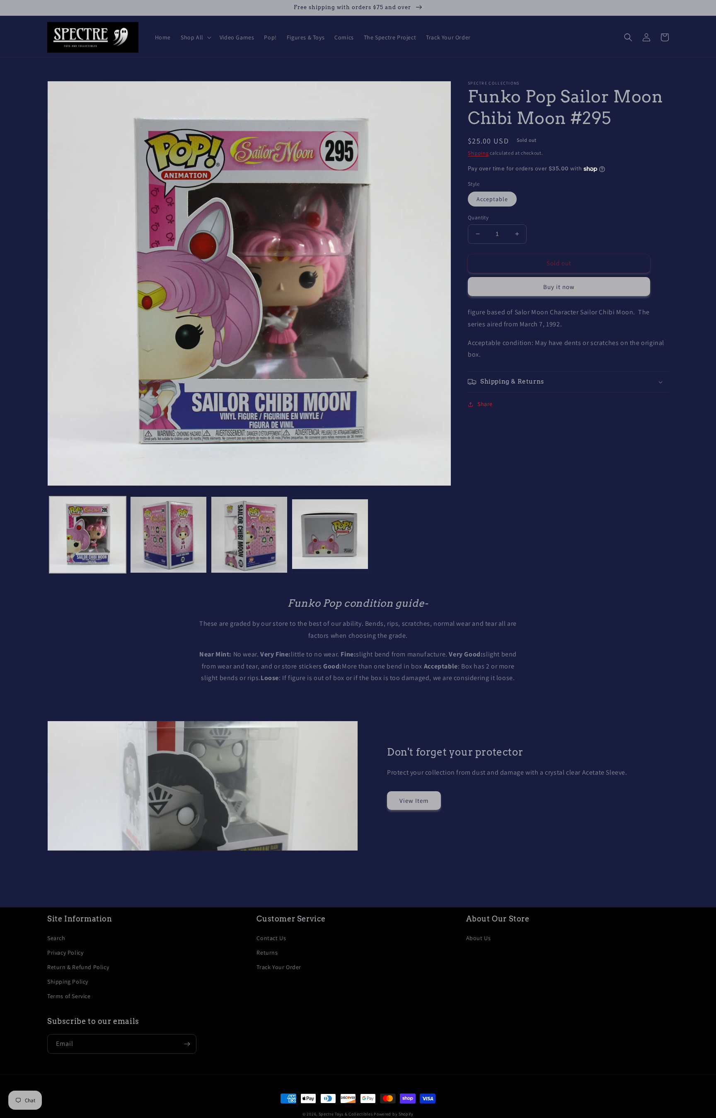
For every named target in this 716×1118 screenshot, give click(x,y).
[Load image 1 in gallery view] (87, 534)
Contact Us (271, 938)
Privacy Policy (65, 952)
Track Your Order (278, 967)
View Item (413, 800)
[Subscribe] (187, 1044)
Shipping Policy (67, 981)
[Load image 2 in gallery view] (168, 534)
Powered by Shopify (394, 1114)
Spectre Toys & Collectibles (346, 1114)
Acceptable (492, 199)
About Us (478, 938)
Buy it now (559, 287)
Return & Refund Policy (78, 967)
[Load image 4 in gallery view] (330, 534)
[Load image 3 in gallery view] (249, 534)
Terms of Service (69, 996)
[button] (195, 37)
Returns (267, 952)
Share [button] (485, 404)
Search (56, 938)
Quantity (478, 217)
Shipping (478, 153)
